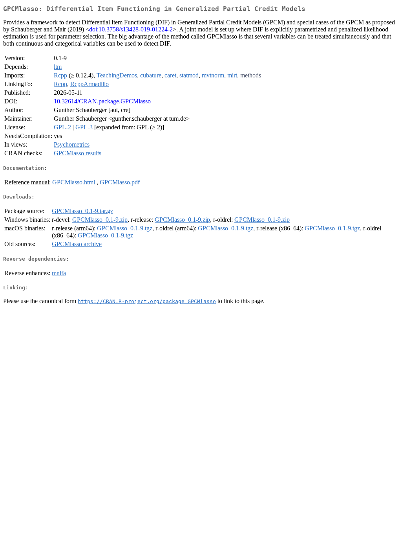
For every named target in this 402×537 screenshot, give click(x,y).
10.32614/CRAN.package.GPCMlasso (102, 101)
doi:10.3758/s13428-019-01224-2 (131, 29)
